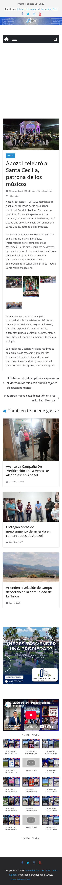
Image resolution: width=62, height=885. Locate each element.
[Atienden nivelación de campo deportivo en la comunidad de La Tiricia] (31, 555)
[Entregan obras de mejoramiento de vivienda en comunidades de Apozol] (31, 494)
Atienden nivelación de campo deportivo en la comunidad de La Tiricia (29, 591)
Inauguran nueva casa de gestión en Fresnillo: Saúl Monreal (29, 398)
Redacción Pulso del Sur (42, 191)
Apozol (10, 155)
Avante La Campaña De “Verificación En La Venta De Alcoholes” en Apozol (27, 470)
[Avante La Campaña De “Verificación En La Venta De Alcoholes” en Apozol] (31, 421)
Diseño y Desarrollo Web (20, 879)
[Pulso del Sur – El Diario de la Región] (31, 20)
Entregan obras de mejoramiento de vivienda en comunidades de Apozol (28, 531)
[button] (35, 735)
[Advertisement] (31, 86)
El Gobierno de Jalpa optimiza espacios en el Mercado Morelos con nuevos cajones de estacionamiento (33, 383)
